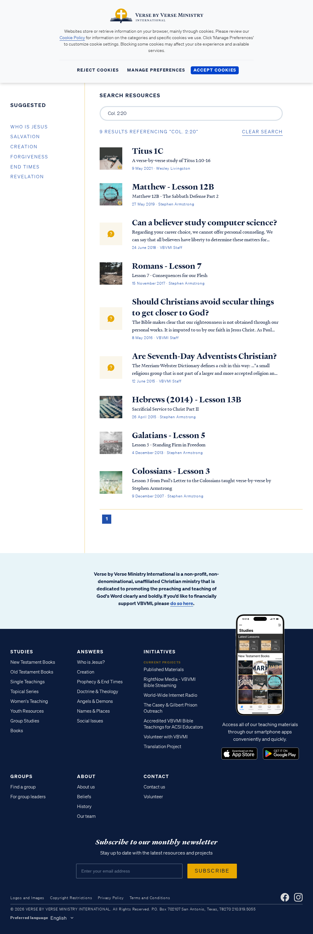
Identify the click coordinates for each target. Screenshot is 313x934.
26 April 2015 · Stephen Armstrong (164, 417)
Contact (156, 776)
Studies (21, 651)
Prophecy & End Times (100, 682)
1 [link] (107, 518)
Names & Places (93, 711)
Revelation (27, 176)
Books (16, 730)
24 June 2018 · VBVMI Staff (157, 247)
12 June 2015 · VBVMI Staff (157, 381)
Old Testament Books (31, 672)
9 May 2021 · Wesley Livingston (161, 168)
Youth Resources (27, 711)
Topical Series (24, 691)
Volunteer (153, 796)
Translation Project (162, 746)
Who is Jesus (29, 127)
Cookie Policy (72, 37)
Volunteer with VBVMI (166, 737)
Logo (239, 754)
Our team (86, 816)
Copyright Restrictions (71, 897)
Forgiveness (29, 157)
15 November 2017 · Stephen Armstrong (168, 283)
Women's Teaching (29, 701)
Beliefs (84, 796)
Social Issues (90, 721)
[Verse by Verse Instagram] (298, 897)
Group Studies (24, 721)
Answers (90, 651)
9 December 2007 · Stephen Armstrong (168, 496)
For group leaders (28, 796)
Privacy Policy (110, 897)
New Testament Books (32, 662)
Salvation (25, 136)
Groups (21, 776)
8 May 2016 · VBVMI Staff (155, 337)
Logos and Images (27, 897)
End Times (25, 167)
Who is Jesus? (91, 662)
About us (86, 787)
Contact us (154, 787)
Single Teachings (27, 682)
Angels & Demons (95, 701)
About (86, 776)
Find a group (23, 787)
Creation (24, 147)
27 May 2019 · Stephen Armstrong (163, 204)
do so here (181, 603)
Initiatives (160, 651)
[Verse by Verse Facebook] (285, 897)
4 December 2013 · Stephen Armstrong (167, 452)
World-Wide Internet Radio (170, 695)
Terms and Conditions (150, 897)
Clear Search (262, 132)
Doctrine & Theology (97, 691)
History (84, 806)
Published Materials (164, 669)
